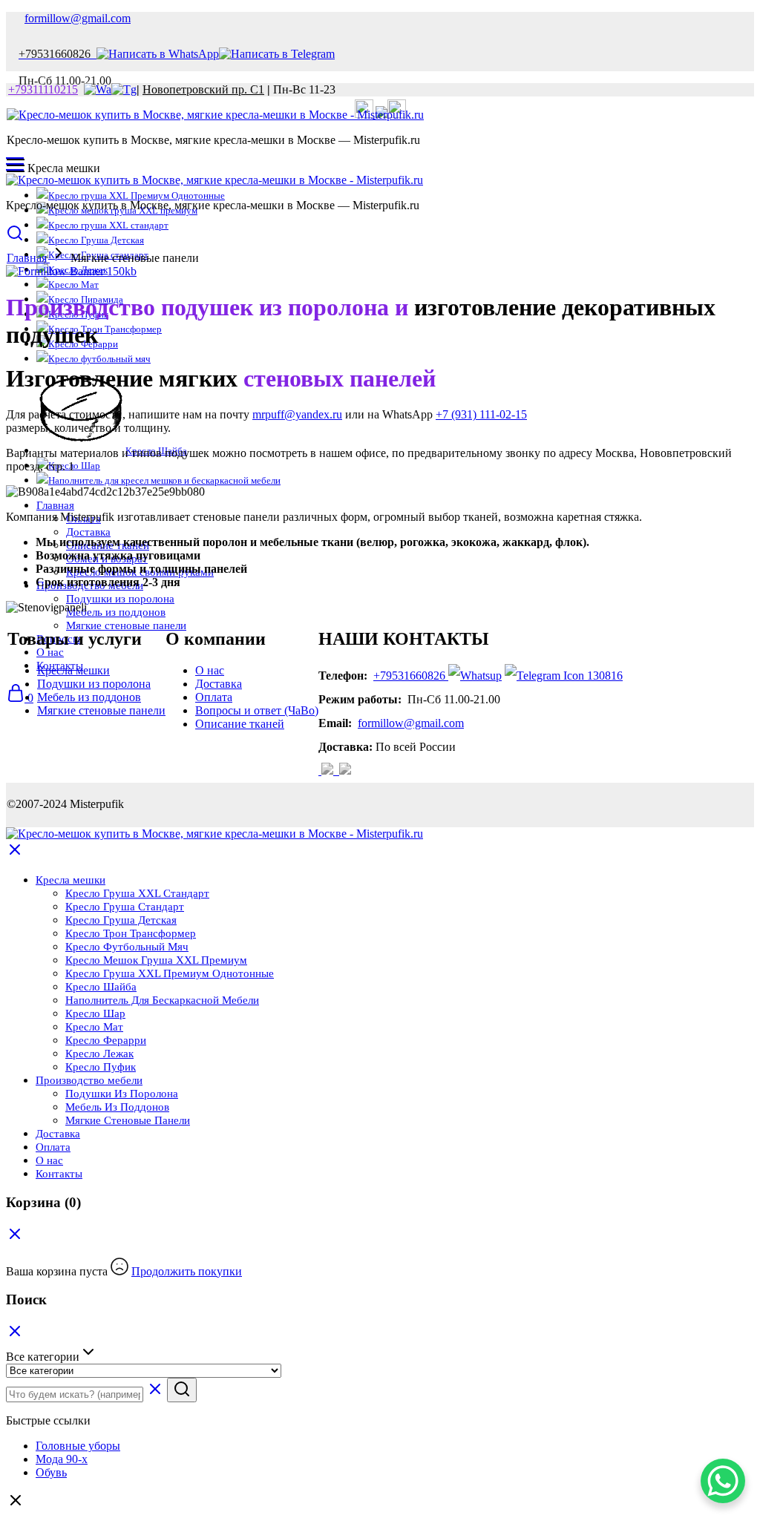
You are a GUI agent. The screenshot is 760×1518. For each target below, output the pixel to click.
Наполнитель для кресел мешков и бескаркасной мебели (164, 480)
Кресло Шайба (101, 987)
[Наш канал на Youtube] (337, 770)
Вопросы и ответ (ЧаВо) (256, 710)
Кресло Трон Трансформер (105, 329)
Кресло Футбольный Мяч (127, 947)
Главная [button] (55, 505)
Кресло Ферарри (105, 1040)
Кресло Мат (73, 284)
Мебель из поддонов (116, 612)
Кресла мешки (73, 670)
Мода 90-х (62, 1459)
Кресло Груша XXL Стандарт (137, 893)
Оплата (213, 697)
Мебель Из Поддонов (117, 1107)
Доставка (88, 532)
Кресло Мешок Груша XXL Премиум (156, 960)
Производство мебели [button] (89, 1080)
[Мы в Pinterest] (345, 770)
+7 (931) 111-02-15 (481, 414)
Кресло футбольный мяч (99, 358)
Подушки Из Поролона (121, 1094)
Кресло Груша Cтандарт (124, 907)
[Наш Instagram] (328, 770)
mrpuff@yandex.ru (297, 414)
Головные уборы (78, 1445)
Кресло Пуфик (100, 1067)
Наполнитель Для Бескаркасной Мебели (162, 1000)
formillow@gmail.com (77, 18)
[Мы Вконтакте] (319, 770)
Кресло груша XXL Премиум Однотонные (136, 195)
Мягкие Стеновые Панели (127, 1120)
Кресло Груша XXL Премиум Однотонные (169, 973)
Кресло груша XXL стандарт (108, 225)
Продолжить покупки (186, 1271)
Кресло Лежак (99, 1053)
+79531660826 (409, 675)
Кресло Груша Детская (96, 240)
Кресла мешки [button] (70, 880)
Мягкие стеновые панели (101, 710)
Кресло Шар (95, 1013)
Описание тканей (239, 723)
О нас (209, 670)
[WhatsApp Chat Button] (723, 1481)
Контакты (59, 1174)
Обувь (51, 1472)
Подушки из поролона (120, 599)
